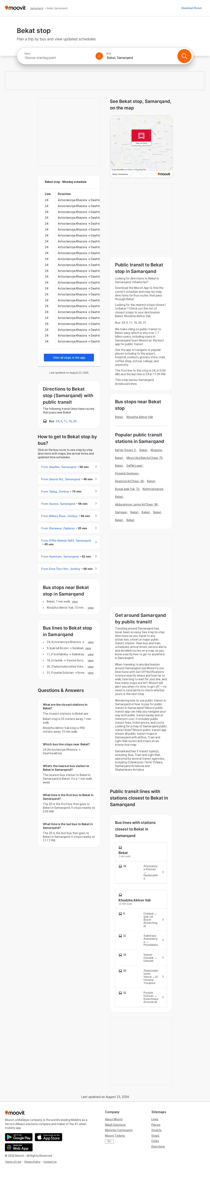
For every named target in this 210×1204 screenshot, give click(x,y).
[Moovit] (15, 8)
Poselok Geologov (127, 473)
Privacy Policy (32, 1161)
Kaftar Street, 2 (125, 450)
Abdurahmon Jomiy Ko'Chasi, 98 (136, 504)
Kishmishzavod (153, 489)
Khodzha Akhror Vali (140, 417)
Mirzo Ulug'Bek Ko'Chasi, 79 (145, 458)
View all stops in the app (69, 357)
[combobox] (58, 58)
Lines (154, 1119)
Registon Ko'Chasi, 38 (129, 481)
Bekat (119, 417)
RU (109, 1141)
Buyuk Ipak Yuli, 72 (127, 489)
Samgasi (121, 512)
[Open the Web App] (19, 1147)
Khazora (156, 450)
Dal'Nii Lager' (135, 465)
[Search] (184, 56)
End (108, 53)
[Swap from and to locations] (99, 56)
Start (27, 53)
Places (155, 1124)
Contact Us (50, 1161)
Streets (156, 1130)
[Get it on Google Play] (19, 1137)
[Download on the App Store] (48, 1137)
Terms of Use (13, 1161)
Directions (158, 1146)
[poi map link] (141, 147)
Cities (155, 1141)
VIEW (75, 601)
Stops (155, 1135)
